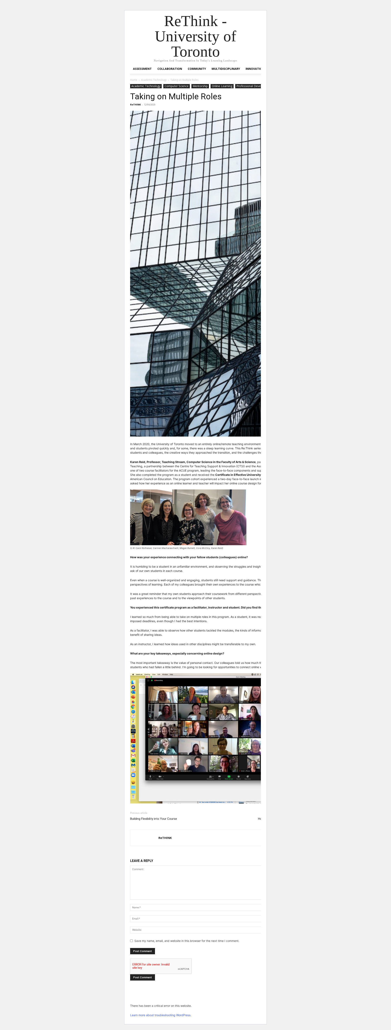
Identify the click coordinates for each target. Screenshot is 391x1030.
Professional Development (254, 86)
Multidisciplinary (226, 69)
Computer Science (177, 86)
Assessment (142, 69)
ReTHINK (135, 104)
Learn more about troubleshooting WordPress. (160, 1015)
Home (133, 80)
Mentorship (200, 86)
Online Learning (222, 86)
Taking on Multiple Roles (176, 96)
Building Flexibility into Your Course (153, 819)
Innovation (255, 69)
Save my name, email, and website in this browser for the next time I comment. (186, 940)
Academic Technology (154, 80)
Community (197, 69)
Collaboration (169, 69)
